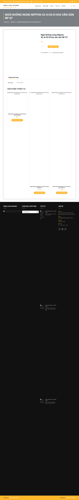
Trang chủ (6, 22)
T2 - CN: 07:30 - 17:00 (63, 224)
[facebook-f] (70, 1)
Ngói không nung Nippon (58, 52)
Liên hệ (63, 6)
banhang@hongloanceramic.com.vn (22, 1)
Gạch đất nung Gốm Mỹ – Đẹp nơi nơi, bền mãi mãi (50, 403)
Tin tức (57, 6)
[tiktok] (74, 1)
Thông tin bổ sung (13, 77)
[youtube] (72, 1)
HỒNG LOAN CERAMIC (14, 497)
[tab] (13, 77)
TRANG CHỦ (38, 6)
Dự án (51, 6)
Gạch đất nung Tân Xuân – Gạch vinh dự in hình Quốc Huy (50, 309)
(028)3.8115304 (8, 1)
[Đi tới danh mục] (38, 212)
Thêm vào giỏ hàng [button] (17, 120)
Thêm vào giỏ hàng (53, 46)
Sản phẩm (45, 6)
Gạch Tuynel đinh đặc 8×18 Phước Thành (50, 214)
